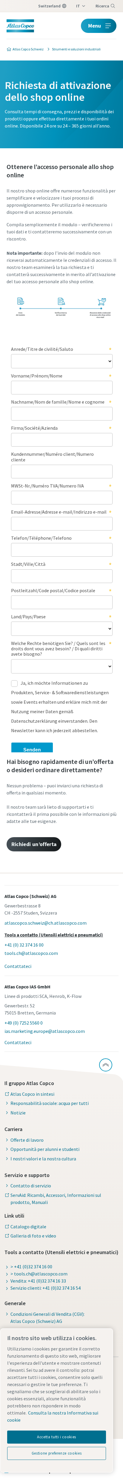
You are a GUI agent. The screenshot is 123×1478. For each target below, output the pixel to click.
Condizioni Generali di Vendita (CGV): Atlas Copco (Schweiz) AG (47, 1317)
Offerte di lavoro (27, 1140)
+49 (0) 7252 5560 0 (23, 1023)
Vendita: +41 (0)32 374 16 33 (38, 1281)
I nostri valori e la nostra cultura (43, 1159)
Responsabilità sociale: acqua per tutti (49, 1103)
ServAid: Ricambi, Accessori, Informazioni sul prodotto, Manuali (55, 1198)
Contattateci (17, 966)
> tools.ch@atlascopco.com (38, 1274)
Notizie (18, 1113)
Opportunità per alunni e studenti (44, 1149)
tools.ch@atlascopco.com (31, 953)
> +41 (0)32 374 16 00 (31, 1267)
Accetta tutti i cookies (56, 1436)
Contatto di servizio (30, 1186)
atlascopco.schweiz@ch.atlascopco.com (45, 923)
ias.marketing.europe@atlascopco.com (44, 1031)
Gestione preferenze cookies (57, 1453)
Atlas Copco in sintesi (32, 1094)
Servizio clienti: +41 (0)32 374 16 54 (45, 1288)
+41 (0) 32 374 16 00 (24, 945)
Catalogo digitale (28, 1226)
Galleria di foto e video (33, 1236)
